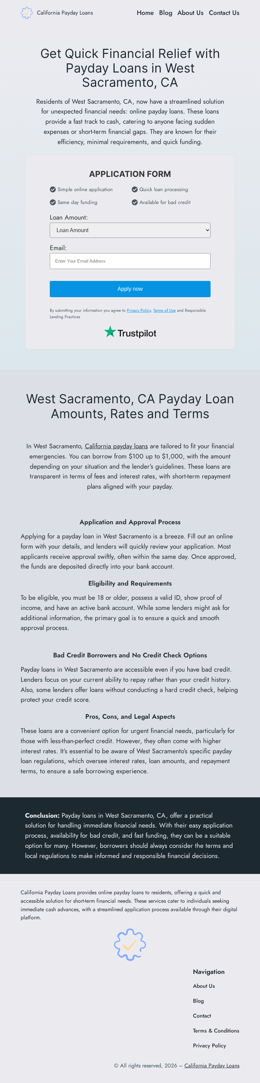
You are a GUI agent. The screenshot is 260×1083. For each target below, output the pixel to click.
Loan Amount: (69, 217)
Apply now (130, 289)
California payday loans (116, 446)
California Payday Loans (65, 12)
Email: (58, 247)
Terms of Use (164, 310)
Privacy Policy (139, 310)
